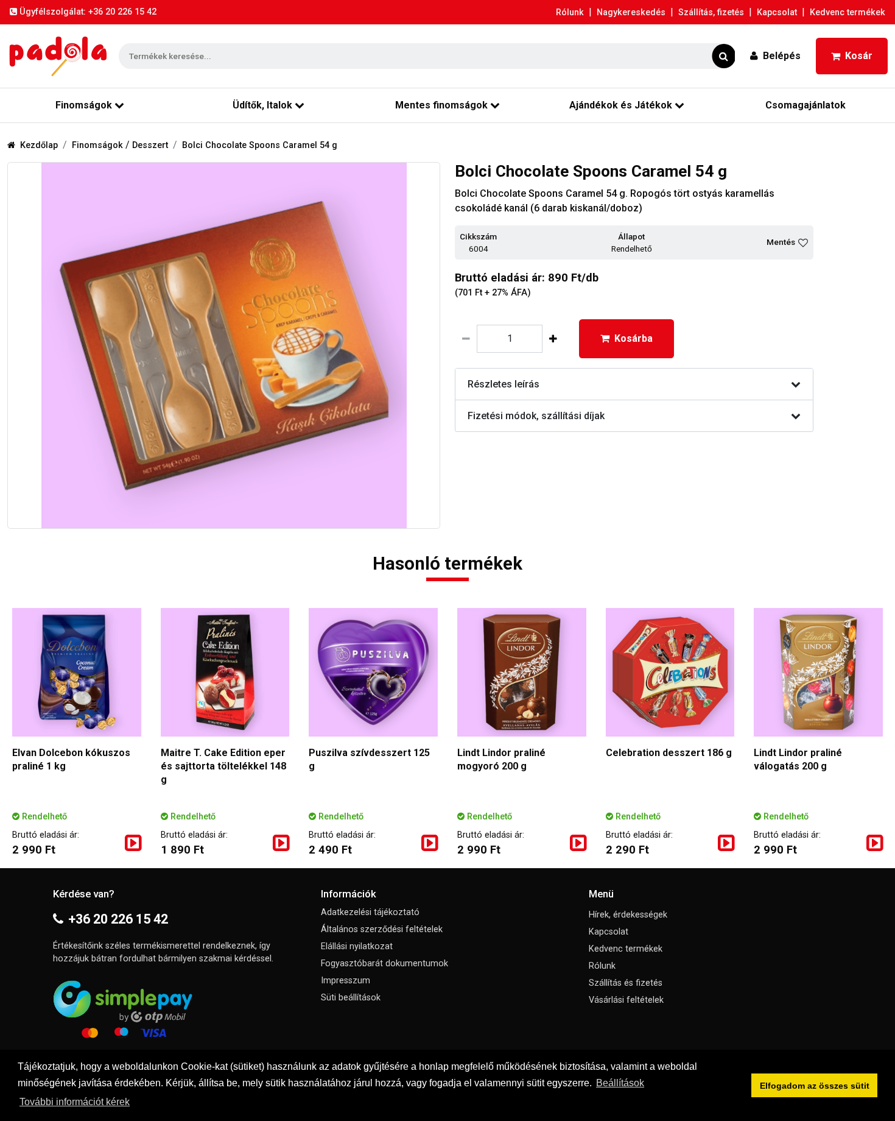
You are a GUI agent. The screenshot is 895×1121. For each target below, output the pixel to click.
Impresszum (345, 980)
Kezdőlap (39, 145)
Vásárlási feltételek (626, 1000)
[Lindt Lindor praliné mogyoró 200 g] (521, 672)
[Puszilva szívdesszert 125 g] (373, 672)
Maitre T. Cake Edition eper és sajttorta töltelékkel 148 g (223, 766)
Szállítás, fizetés (711, 12)
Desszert (150, 145)
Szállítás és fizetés (625, 983)
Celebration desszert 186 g (669, 753)
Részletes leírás (503, 384)
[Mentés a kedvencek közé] (803, 242)
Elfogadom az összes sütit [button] (814, 1086)
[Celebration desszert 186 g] (670, 672)
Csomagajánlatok (805, 105)
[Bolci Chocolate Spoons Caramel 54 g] (223, 345)
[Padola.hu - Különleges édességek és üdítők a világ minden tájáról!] (58, 56)
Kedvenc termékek (847, 12)
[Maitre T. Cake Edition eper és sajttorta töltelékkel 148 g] (225, 672)
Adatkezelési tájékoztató (370, 912)
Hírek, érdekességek (628, 915)
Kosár (858, 56)
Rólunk (570, 12)
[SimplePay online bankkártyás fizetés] (179, 1007)
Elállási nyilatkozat (357, 946)
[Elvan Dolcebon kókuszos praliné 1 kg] (76, 672)
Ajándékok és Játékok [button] (620, 105)
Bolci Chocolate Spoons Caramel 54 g (259, 145)
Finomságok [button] (83, 105)
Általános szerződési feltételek (382, 929)
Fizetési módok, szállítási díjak (536, 416)
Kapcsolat (777, 12)
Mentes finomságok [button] (441, 105)
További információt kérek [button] (74, 1102)
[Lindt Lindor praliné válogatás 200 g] (818, 672)
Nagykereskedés (631, 12)
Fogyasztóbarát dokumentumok (384, 963)
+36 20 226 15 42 (118, 919)
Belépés (782, 56)
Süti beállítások (351, 997)
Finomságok (98, 145)
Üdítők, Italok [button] (262, 105)
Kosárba (633, 338)
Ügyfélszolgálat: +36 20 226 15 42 (87, 12)
